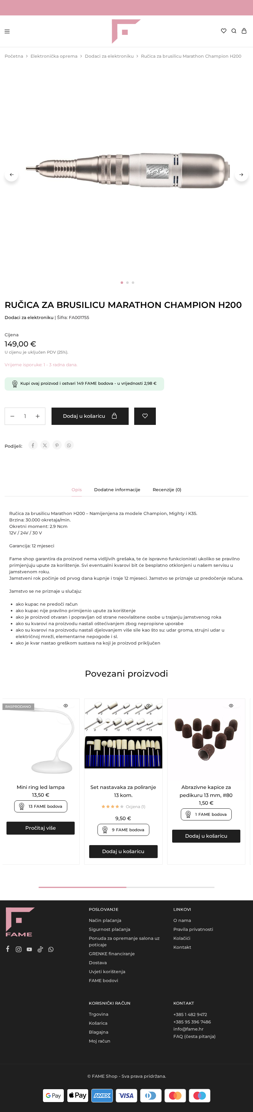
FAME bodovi (103, 980)
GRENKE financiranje (112, 953)
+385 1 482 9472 (190, 1014)
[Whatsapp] (51, 950)
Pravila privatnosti (193, 929)
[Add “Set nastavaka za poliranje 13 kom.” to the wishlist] (148, 718)
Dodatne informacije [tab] (117, 489)
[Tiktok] (40, 950)
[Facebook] (7, 949)
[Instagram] (18, 950)
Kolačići (181, 938)
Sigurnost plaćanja (109, 929)
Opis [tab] (77, 489)
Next (241, 174)
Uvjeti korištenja (107, 971)
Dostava (98, 962)
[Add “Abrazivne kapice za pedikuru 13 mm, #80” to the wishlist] (231, 718)
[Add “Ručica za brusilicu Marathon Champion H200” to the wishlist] (145, 416)
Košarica (98, 1023)
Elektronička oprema (54, 56)
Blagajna (98, 1032)
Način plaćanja (105, 920)
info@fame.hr (188, 1029)
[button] (123, 851)
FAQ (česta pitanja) (194, 1036)
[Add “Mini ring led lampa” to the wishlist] (66, 718)
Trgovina (98, 1014)
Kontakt (182, 947)
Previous (11, 174)
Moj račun (99, 1041)
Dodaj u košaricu (84, 416)
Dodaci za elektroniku (109, 56)
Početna (14, 56)
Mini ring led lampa (41, 787)
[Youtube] (29, 950)
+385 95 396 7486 (192, 1022)
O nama (182, 920)
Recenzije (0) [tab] (167, 489)
